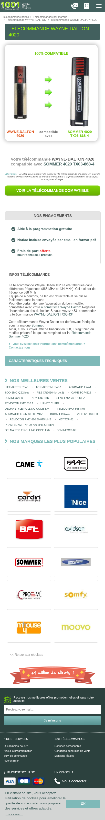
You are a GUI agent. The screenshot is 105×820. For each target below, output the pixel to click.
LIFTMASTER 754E (16, 387)
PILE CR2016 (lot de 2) (50, 392)
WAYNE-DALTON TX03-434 (54, 314)
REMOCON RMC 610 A (19, 403)
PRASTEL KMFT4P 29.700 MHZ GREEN (29, 424)
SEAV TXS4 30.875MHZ (70, 397)
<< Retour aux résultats (26, 654)
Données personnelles (67, 745)
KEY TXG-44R (40, 397)
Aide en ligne (11, 760)
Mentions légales (64, 755)
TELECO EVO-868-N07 (71, 408)
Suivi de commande (15, 755)
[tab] (52, 274)
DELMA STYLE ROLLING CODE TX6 (27, 430)
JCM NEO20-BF (14, 397)
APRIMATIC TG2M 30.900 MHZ (24, 414)
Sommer (37, 325)
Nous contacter (74, 781)
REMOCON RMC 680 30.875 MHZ (30, 419)
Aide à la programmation (18, 750)
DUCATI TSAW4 (60, 414)
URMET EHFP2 (50, 403)
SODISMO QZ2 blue (17, 392)
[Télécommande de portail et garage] (16, 5)
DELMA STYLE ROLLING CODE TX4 (27, 408)
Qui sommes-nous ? (16, 745)
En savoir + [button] (14, 814)
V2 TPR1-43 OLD (87, 414)
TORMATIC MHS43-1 (49, 387)
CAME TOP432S (81, 392)
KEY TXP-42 (66, 419)
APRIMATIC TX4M (80, 387)
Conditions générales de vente (72, 750)
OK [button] (83, 804)
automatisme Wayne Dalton (60, 307)
